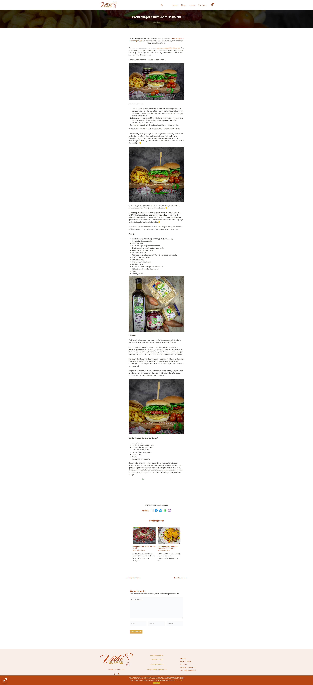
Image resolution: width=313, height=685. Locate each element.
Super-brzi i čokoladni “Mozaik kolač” (144, 547)
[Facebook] (119, 674)
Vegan (168, 550)
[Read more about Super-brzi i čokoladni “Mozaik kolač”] (144, 535)
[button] (162, 5)
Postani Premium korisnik (157, 669)
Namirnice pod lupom (187, 667)
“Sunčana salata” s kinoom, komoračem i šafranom (168, 547)
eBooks (192, 5)
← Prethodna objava (133, 578)
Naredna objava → (180, 578)
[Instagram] (115, 674)
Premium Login (157, 659)
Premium (201, 5)
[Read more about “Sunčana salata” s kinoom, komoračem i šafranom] (169, 535)
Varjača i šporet (141, 550)
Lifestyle (183, 664)
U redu (156, 683)
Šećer (134, 550)
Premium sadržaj (157, 664)
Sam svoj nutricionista (188, 670)
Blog (183, 5)
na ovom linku (178, 680)
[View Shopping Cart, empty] (212, 5)
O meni (175, 5)
